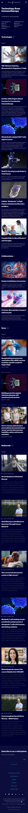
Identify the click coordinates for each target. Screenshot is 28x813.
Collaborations (19, 21)
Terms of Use (5, 804)
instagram (9, 794)
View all (3, 43)
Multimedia (18, 25)
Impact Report (14, 776)
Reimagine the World (14, 773)
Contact (14, 782)
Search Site (26, 2)
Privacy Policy (12, 804)
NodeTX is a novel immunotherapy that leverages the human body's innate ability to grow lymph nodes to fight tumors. (13, 175)
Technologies (6, 21)
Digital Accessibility (21, 804)
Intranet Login (14, 789)
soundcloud (22, 794)
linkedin (5, 794)
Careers (14, 779)
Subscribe (14, 764)
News (16, 23)
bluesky (12, 794)
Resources (14, 786)
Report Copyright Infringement (14, 807)
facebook (19, 794)
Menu (2, 2)
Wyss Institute (14, 2)
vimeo (15, 794)
